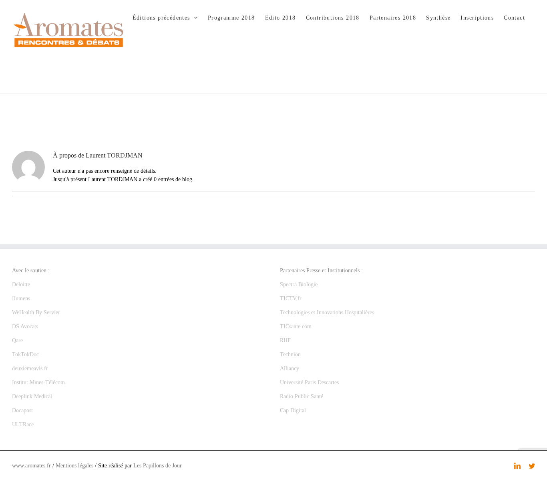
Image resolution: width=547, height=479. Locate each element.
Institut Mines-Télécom (38, 382)
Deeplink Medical (32, 396)
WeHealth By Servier (36, 312)
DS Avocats (25, 326)
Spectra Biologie (299, 284)
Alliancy (289, 368)
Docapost (22, 410)
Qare (17, 340)
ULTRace (23, 424)
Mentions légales (74, 466)
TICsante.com (296, 326)
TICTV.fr (291, 298)
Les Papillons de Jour (157, 466)
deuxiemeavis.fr (30, 368)
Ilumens (21, 298)
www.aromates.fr (31, 466)
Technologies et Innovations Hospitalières (327, 312)
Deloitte (21, 284)
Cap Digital (293, 410)
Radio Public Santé (301, 396)
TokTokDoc (25, 354)
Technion (290, 354)
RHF (285, 340)
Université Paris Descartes (309, 382)
